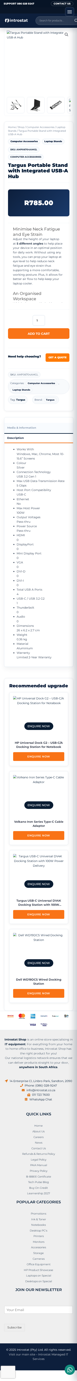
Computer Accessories (40, 127)
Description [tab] (15, 437)
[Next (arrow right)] (13, 1379)
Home (12, 127)
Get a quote (57, 357)
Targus (20, 399)
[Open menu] (69, 11)
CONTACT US (62, 3)
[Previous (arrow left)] (4, 1379)
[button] (66, 34)
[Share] (22, 1374)
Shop (21, 127)
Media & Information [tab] (21, 427)
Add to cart (39, 334)
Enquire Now (38, 756)
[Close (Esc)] (31, 1374)
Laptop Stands (53, 141)
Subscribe (14, 1327)
